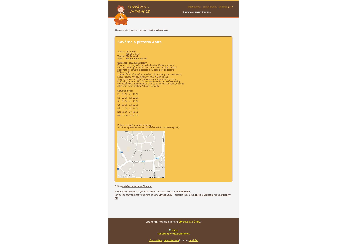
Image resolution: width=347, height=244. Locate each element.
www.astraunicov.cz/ (136, 58)
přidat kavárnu (194, 7)
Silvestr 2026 (165, 195)
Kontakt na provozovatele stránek (173, 234)
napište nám (183, 192)
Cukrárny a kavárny (129, 30)
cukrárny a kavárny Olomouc (137, 186)
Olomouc (142, 30)
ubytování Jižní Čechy (189, 222)
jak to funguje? (226, 7)
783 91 (129, 54)
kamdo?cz (193, 240)
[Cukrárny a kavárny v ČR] (173, 230)
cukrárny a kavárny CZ (139, 6)
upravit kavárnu (210, 7)
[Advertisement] (191, 159)
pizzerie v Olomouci (203, 195)
